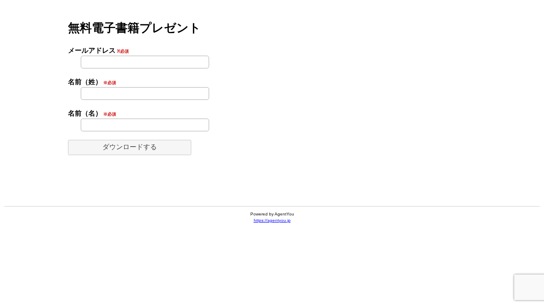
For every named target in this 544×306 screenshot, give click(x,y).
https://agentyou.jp (272, 220)
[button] (129, 147)
